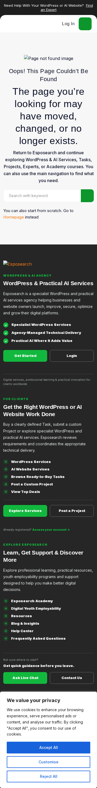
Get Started (25, 355)
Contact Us (71, 678)
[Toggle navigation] (85, 23)
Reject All (48, 776)
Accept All (48, 747)
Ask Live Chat (25, 678)
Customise (48, 762)
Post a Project (72, 510)
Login (72, 355)
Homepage (13, 217)
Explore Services (25, 510)
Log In (68, 23)
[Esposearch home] (48, 267)
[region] (48, 740)
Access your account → (51, 529)
